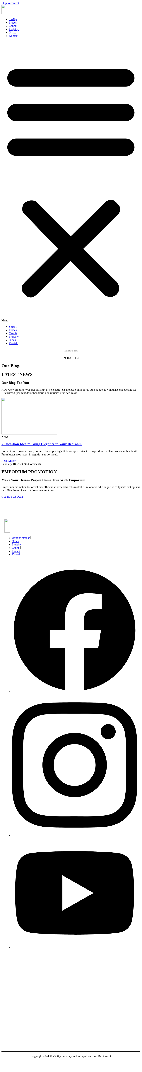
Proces (13, 22)
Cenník (13, 25)
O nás (12, 32)
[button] (70, 181)
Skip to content (10, 3)
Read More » (9, 460)
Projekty (14, 29)
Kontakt (13, 35)
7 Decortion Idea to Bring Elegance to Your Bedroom (41, 444)
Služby (13, 19)
